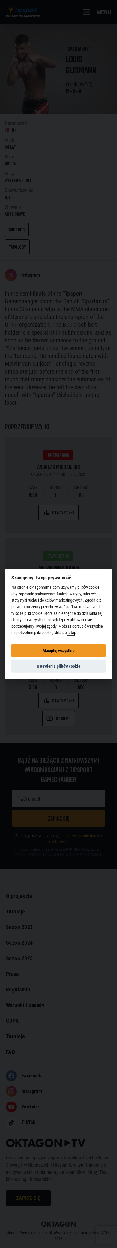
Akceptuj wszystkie (59, 650)
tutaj (71, 632)
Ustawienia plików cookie (58, 665)
